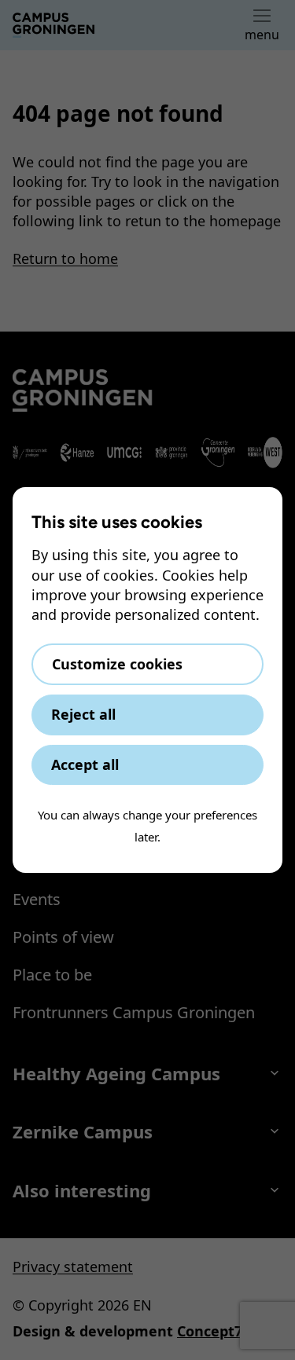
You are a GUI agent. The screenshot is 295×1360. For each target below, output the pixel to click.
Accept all (85, 764)
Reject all (83, 714)
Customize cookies (117, 663)
